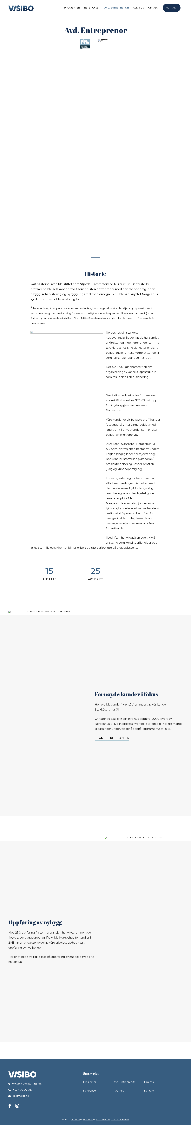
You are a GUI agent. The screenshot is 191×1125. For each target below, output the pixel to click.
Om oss (153, 7)
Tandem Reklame (103, 1119)
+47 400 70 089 (22, 1089)
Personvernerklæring (120, 1119)
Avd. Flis (138, 7)
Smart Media (88, 1119)
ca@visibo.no (21, 1095)
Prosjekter (72, 7)
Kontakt (171, 7)
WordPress (75, 1119)
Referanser (92, 7)
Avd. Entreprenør (116, 7)
